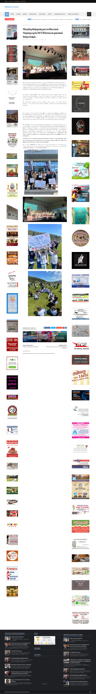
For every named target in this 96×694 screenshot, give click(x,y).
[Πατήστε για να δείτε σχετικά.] (12, 419)
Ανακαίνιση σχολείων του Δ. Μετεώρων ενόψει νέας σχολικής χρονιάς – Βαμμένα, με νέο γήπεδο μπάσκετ (27, 19)
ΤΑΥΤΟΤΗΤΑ (11, 1)
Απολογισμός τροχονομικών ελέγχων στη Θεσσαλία (21, 664)
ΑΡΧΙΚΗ (6, 1)
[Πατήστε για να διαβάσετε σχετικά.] (12, 61)
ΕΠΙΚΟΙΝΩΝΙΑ (17, 1)
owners (27, 692)
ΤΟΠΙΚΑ (12, 14)
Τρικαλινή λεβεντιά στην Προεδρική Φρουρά (78, 681)
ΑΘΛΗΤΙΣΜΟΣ (42, 14)
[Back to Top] (90, 692)
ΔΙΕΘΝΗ (25, 14)
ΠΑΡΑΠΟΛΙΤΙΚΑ (32, 14)
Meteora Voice (11, 7)
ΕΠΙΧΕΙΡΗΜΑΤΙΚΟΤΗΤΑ (59, 14)
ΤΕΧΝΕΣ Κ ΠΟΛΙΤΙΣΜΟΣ (73, 14)
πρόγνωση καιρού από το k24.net (44, 645)
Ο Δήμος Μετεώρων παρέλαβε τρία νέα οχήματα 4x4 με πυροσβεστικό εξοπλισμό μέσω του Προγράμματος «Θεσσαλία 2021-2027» (80, 661)
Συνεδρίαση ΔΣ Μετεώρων (16, 651)
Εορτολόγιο (44, 683)
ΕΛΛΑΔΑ (18, 14)
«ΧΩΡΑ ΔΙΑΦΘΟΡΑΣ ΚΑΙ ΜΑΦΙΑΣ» (77, 669)
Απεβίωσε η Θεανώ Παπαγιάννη (17, 636)
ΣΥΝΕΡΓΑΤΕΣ (23, 1)
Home (24, 25)
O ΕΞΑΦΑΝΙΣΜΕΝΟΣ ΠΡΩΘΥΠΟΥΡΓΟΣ (19, 658)
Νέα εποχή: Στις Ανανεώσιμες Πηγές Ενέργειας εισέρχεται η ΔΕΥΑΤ (58, 339)
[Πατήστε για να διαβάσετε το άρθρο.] (80, 514)
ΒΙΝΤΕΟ (50, 14)
